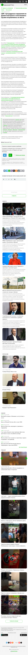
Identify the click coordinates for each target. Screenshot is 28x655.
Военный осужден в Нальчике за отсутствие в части (12, 417)
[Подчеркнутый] (8, 179)
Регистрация (14, 192)
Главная (2, 9)
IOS (20, 119)
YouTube (5, 132)
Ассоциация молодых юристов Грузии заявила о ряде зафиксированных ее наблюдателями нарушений (12, 99)
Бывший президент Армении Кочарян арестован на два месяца (12, 342)
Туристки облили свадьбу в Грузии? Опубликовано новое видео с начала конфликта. (13, 545)
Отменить (14, 195)
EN (4, 1)
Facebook (5, 129)
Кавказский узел (10, 42)
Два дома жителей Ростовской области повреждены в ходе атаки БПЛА (11, 444)
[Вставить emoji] (14, 179)
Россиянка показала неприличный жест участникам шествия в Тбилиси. (11, 616)
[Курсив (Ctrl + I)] (6, 179)
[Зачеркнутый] (11, 179)
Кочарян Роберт (6, 389)
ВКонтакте (15, 129)
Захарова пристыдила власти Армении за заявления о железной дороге (12, 267)
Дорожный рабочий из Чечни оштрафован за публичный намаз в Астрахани (12, 468)
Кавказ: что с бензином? (7, 8)
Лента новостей (9, 9)
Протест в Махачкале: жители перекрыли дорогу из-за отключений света (13, 521)
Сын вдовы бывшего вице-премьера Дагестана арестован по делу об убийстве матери (13, 432)
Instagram (9, 129)
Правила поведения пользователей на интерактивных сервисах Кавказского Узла (14, 647)
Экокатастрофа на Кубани (21, 8)
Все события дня (23, 447)
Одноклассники (21, 129)
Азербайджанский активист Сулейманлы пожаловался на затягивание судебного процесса (12, 317)
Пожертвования (24, 632)
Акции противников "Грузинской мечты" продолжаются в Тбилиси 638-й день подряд (13, 217)
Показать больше (14, 621)
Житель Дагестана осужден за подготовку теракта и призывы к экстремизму (13, 438)
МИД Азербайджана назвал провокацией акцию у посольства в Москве (12, 241)
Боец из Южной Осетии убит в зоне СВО (11, 422)
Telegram (5, 125)
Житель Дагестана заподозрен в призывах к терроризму (12, 427)
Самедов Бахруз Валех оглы (9, 371)
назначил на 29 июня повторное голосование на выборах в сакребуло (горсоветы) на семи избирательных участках (13, 46)
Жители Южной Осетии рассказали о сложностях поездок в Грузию (11, 291)
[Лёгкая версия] (6, 1)
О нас (2, 632)
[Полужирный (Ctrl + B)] (3, 179)
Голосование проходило (10, 52)
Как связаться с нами (12, 632)
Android (17, 119)
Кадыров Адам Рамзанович (9, 407)
